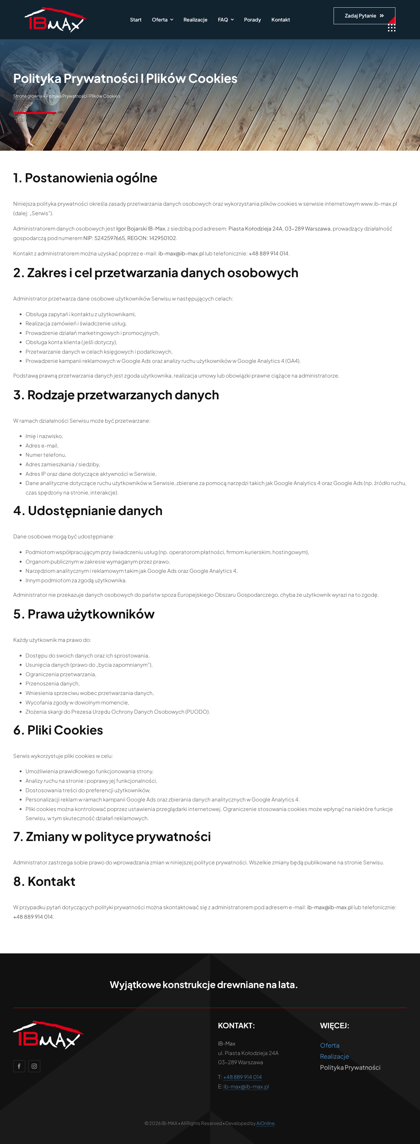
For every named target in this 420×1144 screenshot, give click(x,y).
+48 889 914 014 (242, 1076)
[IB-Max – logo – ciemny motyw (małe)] (56, 9)
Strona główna (27, 96)
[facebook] (19, 1066)
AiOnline (265, 1123)
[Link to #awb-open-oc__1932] (391, 28)
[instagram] (34, 1066)
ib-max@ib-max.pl (246, 1086)
